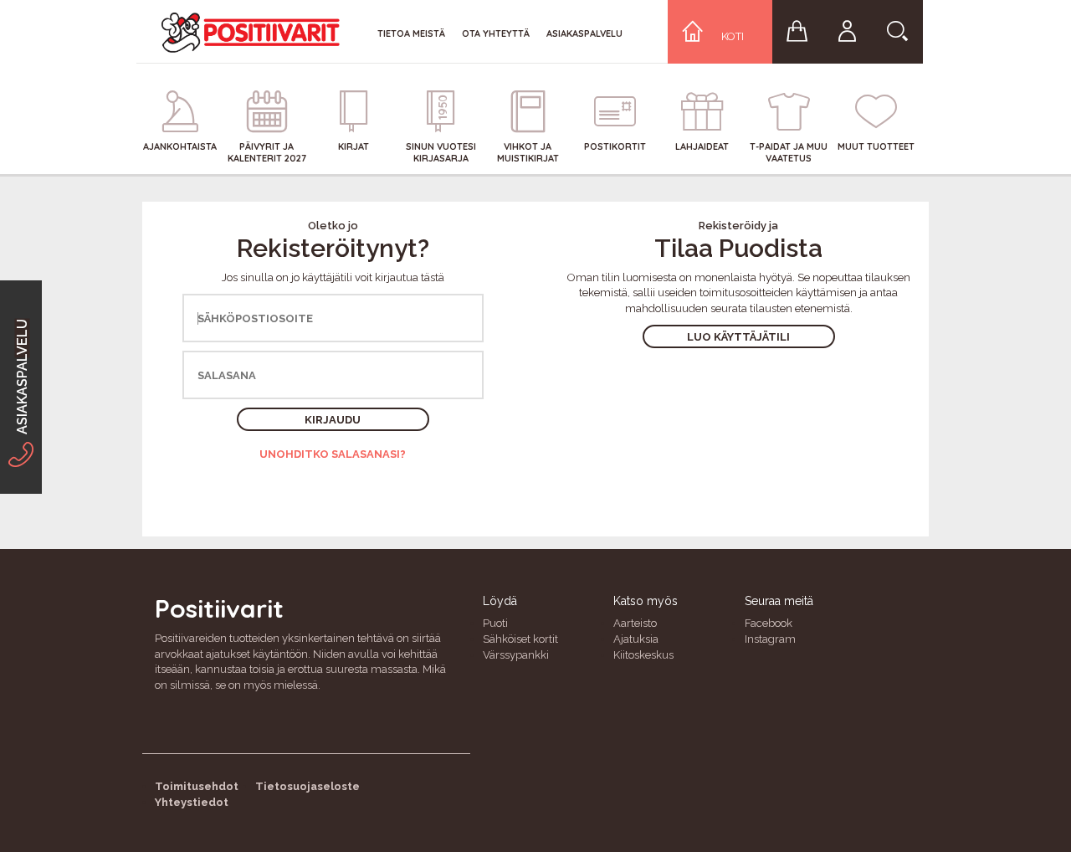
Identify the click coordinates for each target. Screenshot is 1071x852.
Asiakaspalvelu (584, 33)
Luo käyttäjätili (738, 337)
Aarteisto (635, 623)
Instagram (770, 639)
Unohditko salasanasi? (332, 454)
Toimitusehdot (196, 786)
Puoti (495, 623)
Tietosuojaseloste (307, 786)
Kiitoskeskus (643, 655)
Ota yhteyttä (496, 33)
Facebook (768, 623)
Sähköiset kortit (520, 639)
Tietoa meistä (411, 33)
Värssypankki (516, 655)
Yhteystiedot (191, 802)
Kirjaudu (333, 419)
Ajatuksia (635, 639)
